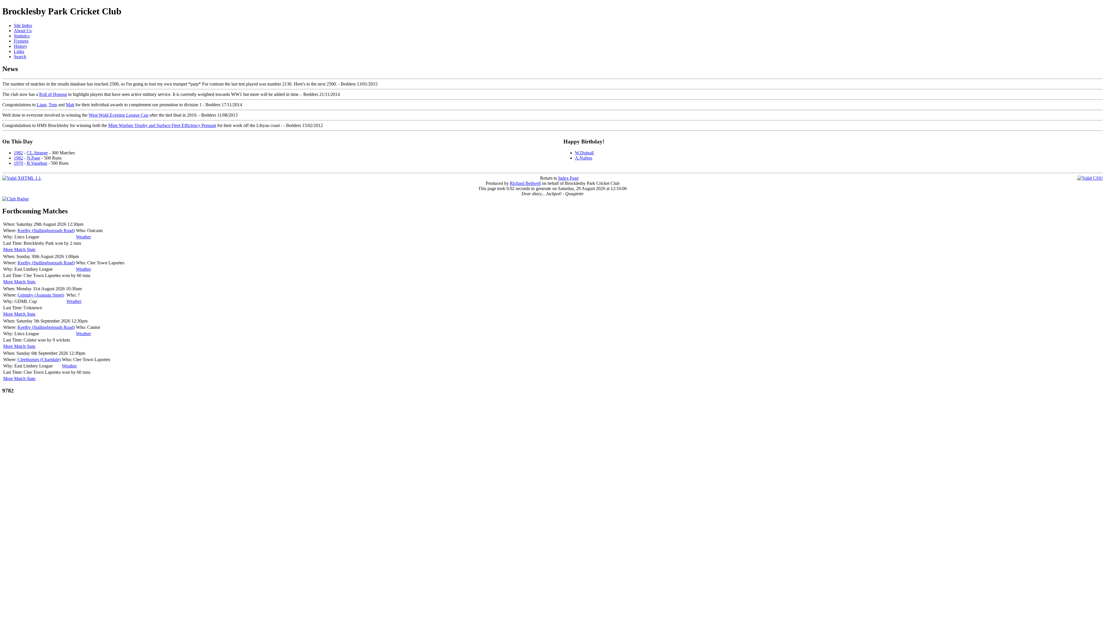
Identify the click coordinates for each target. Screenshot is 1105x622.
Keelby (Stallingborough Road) (46, 230)
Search (20, 56)
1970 (18, 163)
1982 (18, 152)
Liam (41, 104)
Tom (53, 104)
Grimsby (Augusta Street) (41, 295)
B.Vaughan (37, 163)
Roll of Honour (53, 94)
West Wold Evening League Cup (118, 115)
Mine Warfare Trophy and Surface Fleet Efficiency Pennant (162, 125)
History (20, 46)
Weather (83, 236)
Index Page (568, 178)
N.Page (33, 158)
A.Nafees (583, 158)
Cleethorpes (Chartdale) (39, 359)
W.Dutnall (584, 152)
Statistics (22, 35)
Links (19, 51)
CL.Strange (37, 152)
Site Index (23, 25)
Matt (70, 104)
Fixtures (21, 41)
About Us (23, 30)
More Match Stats (19, 249)
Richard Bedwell (525, 183)
